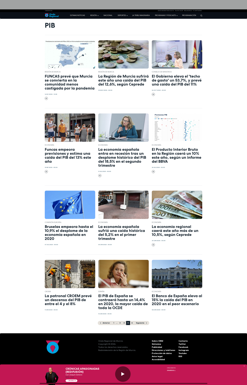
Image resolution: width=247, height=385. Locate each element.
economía (49, 145)
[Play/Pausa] (123, 374)
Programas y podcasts (165, 15)
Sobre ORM (157, 341)
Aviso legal (157, 356)
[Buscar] (200, 15)
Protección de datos (162, 353)
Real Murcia (188, 10)
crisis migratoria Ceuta (166, 10)
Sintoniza (156, 344)
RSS (180, 356)
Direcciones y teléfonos (163, 350)
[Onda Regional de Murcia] (52, 15)
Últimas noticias (77, 15)
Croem (48, 291)
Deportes (122, 15)
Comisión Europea (53, 222)
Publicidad (157, 347)
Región (93, 15)
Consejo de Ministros (162, 72)
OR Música (171, 370)
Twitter (182, 344)
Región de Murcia (53, 72)
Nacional (108, 15)
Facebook (183, 347)
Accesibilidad (158, 359)
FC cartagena (197, 10)
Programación (189, 15)
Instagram (184, 350)
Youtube (183, 353)
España (101, 291)
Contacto (183, 341)
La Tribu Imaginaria (141, 15)
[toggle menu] (98, 15)
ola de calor (179, 10)
